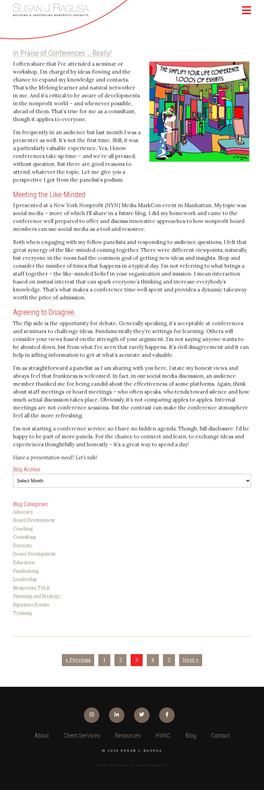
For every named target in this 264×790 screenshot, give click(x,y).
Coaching (23, 528)
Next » (191, 659)
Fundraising (26, 571)
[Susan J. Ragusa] (51, 9)
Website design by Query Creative (132, 765)
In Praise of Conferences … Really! (62, 53)
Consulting (24, 537)
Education (24, 562)
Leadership (25, 579)
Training (22, 613)
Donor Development (34, 553)
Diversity (22, 545)
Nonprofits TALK (31, 587)
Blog (190, 735)
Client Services (82, 735)
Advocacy (23, 511)
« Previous (78, 659)
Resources (128, 735)
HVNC (162, 735)
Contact (220, 735)
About (41, 735)
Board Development (34, 520)
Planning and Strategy (36, 596)
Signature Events (31, 604)
